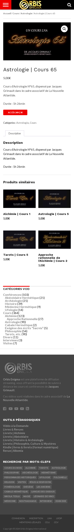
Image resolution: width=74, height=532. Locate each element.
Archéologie (13, 300)
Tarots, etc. (13, 334)
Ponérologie (12, 487)
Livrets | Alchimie (14, 433)
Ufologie (11, 310)
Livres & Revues (13, 429)
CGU (47, 522)
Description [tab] (15, 133)
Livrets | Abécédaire (15, 436)
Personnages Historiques (20, 477)
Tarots (43, 468)
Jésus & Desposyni (40, 482)
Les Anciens (43, 487)
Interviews (10, 340)
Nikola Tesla (12, 496)
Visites (8, 343)
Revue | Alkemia (13, 450)
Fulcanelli (60, 477)
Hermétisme (48, 472)
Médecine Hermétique (20, 306)
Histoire (11, 303)
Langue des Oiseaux (43, 491)
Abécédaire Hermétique (22, 297)
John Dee (60, 501)
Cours (16, 13)
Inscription (36, 518)
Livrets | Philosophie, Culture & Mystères (29, 443)
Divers (7, 337)
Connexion (18, 518)
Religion (9, 482)
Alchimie (11, 316)
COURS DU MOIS (13, 468)
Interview (46, 501)
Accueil (7, 13)
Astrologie (26, 13)
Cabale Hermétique (18, 325)
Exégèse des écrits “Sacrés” (24, 328)
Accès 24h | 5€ (15, 112)
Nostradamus (27, 501)
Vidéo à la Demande (15, 425)
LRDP (59, 518)
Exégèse (28, 487)
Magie (26, 496)
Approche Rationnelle (22, 319)
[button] (64, 28)
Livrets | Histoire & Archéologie (23, 440)
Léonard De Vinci (44, 496)
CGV (56, 522)
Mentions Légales (30, 522)
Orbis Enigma (11, 379)
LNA (49, 518)
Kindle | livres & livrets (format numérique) (30, 447)
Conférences (12, 294)
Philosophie (13, 331)
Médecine (10, 501)
